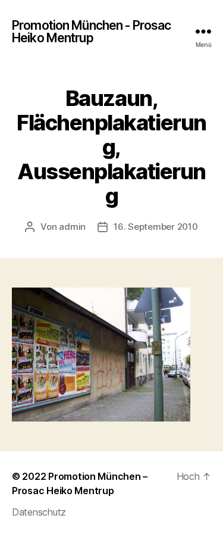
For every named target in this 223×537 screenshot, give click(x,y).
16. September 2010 (155, 226)
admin (72, 226)
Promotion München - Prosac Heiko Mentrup (91, 31)
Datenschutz (39, 512)
